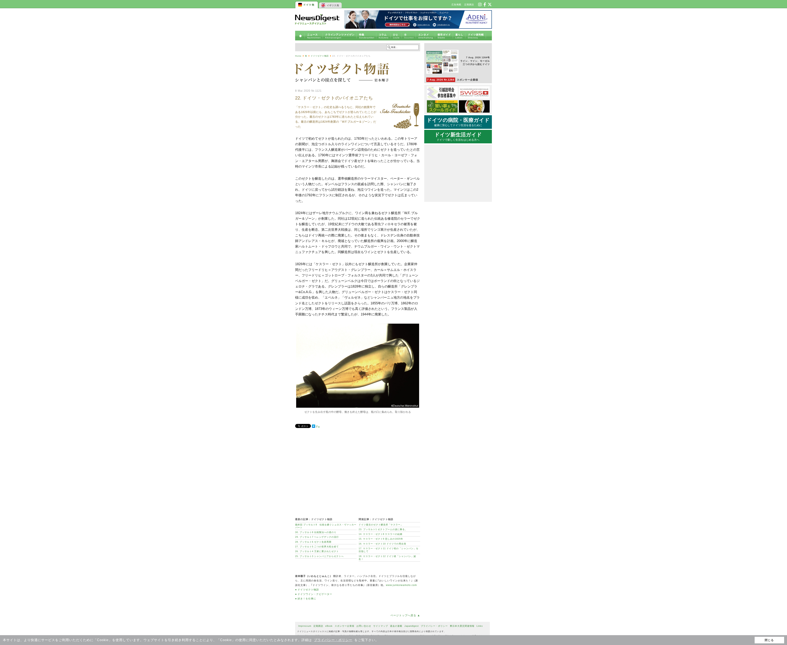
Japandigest (411, 626)
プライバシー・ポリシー (333, 640)
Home (298, 56)
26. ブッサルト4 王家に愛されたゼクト (317, 551)
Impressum (304, 626)
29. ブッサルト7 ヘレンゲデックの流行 (317, 537)
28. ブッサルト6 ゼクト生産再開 (313, 542)
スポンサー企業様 (452, 79)
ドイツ (307, 4)
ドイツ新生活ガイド (458, 136)
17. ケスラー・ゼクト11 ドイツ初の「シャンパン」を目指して (389, 550)
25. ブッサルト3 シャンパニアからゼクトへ (319, 556)
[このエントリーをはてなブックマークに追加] (313, 426)
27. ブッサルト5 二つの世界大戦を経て (317, 546)
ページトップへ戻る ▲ (405, 615)
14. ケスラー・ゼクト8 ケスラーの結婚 (380, 534)
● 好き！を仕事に (305, 598)
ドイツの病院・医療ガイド (458, 122)
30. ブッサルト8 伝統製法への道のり (315, 532)
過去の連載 (396, 626)
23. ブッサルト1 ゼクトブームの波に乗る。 (383, 529)
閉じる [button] (769, 640)
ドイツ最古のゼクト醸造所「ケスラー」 (381, 524)
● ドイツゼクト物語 (307, 589)
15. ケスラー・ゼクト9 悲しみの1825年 (381, 539)
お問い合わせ (363, 626)
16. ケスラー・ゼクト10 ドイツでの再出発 (382, 543)
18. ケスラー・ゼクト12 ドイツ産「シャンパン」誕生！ (387, 557)
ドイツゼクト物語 (320, 56)
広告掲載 (456, 4)
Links (480, 626)
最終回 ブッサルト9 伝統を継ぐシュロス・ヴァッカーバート (325, 526)
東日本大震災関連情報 (462, 626)
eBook (329, 626)
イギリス (330, 4)
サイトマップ (380, 626)
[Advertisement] (357, 470)
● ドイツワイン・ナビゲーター (313, 594)
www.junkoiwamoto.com (401, 585)
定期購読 (469, 4)
